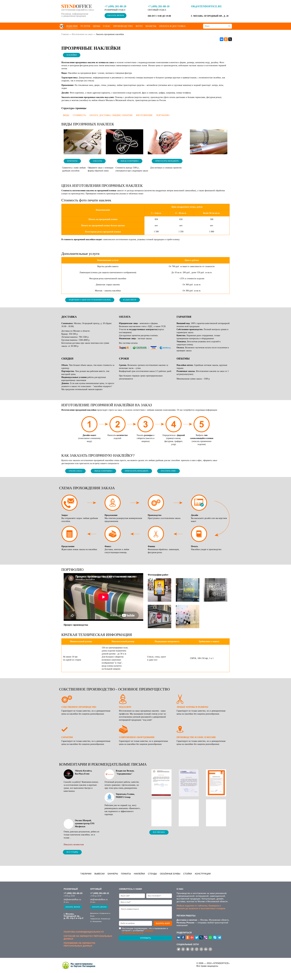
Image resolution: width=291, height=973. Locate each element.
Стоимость (79, 115)
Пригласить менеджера (167, 161)
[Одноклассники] (226, 39)
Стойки (187, 873)
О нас (106, 26)
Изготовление (144, 115)
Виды (66, 115)
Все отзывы (72, 852)
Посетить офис (168, 471)
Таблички (85, 873)
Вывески (99, 873)
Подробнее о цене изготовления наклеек (90, 300)
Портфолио (162, 115)
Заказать (97, 161)
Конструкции (203, 873)
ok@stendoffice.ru (206, 6)
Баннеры (113, 873)
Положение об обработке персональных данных (79, 944)
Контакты (72, 161)
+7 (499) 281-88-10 (158, 6)
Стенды (152, 873)
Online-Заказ (75, 471)
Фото (139, 26)
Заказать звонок (115, 15)
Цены (96, 26)
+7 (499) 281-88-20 (115, 6)
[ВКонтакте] (221, 39)
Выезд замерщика (130, 161)
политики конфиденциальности (137, 931)
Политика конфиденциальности (84, 932)
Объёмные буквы (170, 873)
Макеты (151, 26)
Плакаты (126, 873)
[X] (230, 39)
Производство (123, 26)
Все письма (159, 832)
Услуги (85, 26)
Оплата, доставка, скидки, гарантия (110, 115)
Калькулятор (129, 300)
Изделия (72, 26)
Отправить (145, 938)
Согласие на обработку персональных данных (88, 937)
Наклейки (72, 55)
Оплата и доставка (172, 26)
